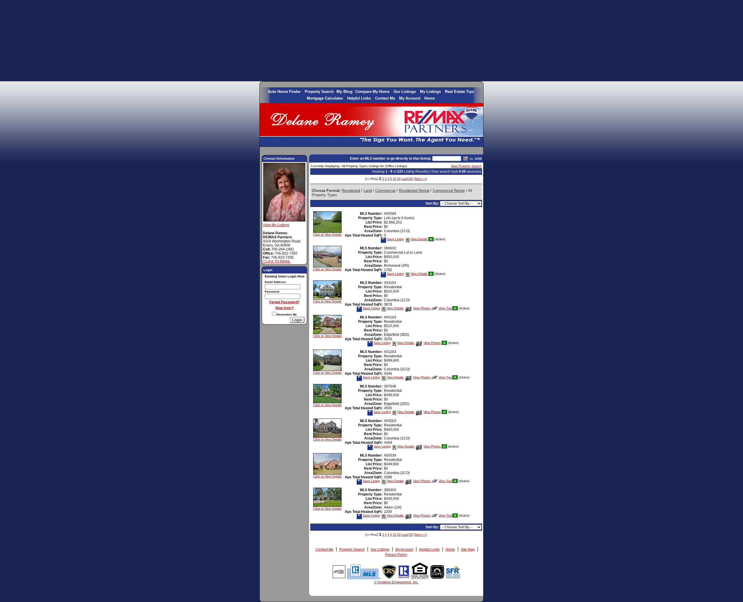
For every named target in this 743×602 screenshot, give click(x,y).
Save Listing (395, 239)
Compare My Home (372, 91)
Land (368, 190)
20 (399, 179)
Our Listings (405, 91)
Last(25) (407, 179)
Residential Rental (414, 190)
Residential (351, 190)
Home (429, 98)
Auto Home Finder (284, 91)
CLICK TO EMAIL (277, 261)
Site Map (468, 549)
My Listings (430, 91)
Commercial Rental (449, 190)
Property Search (319, 91)
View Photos (421, 308)
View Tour (445, 308)
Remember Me (286, 314)
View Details (419, 239)
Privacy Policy (396, 555)
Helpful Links (359, 98)
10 (394, 179)
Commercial (385, 190)
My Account (409, 98)
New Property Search (466, 166)
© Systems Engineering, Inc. (396, 582)
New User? (284, 308)
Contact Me (385, 98)
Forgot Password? (284, 302)
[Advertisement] (371, 40)
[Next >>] (420, 179)
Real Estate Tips (459, 91)
